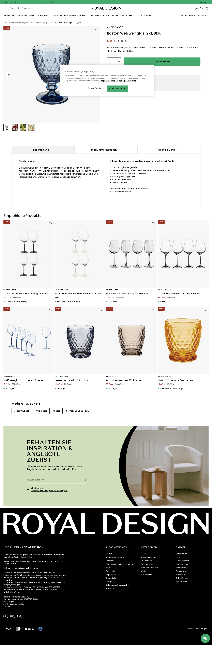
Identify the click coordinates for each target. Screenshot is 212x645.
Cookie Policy (111, 578)
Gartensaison (182, 564)
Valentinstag (181, 554)
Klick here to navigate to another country (20, 568)
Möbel (143, 554)
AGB (108, 568)
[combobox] (204, 2)
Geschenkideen (182, 561)
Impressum (111, 575)
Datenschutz (111, 571)
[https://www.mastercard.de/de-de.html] (18, 629)
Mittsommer (181, 568)
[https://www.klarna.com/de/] (29, 629)
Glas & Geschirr (147, 564)
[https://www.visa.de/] (8, 629)
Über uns (109, 554)
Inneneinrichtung (148, 557)
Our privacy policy (107, 80)
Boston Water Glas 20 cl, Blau (72, 380)
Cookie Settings (95, 88)
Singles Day (181, 571)
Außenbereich (147, 575)
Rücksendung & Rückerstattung (120, 564)
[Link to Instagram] (12, 616)
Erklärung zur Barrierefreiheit (117, 585)
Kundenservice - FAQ (115, 557)
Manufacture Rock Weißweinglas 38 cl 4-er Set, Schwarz (27, 293)
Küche (143, 571)
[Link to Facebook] (5, 616)
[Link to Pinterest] (19, 616)
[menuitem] (8, 16)
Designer (109, 581)
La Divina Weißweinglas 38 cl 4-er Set (179, 293)
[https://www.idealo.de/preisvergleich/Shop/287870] (40, 629)
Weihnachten (181, 581)
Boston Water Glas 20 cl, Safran (176, 380)
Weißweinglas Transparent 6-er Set (23, 380)
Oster (178, 557)
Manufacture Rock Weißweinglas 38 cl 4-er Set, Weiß (78, 293)
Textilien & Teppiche (149, 568)
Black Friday (181, 575)
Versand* (110, 561)
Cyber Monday (182, 578)
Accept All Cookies (117, 88)
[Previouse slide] (9, 74)
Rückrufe (109, 588)
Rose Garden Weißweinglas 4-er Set (127, 293)
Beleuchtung (146, 561)
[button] (204, 2)
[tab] (43, 150)
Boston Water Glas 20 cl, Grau (123, 380)
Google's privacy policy (126, 80)
